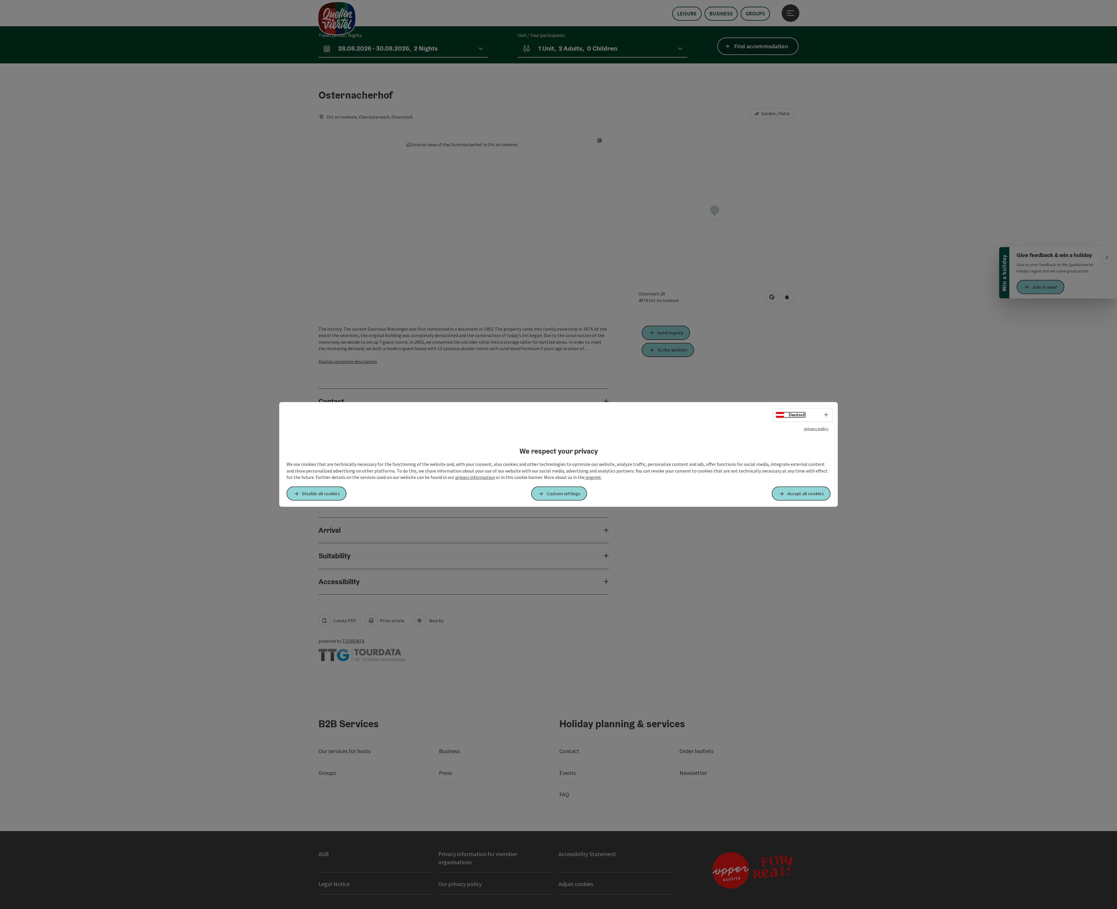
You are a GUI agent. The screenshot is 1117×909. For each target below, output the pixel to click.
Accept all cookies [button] (805, 493)
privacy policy (816, 428)
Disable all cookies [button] (321, 493)
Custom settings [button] (564, 493)
